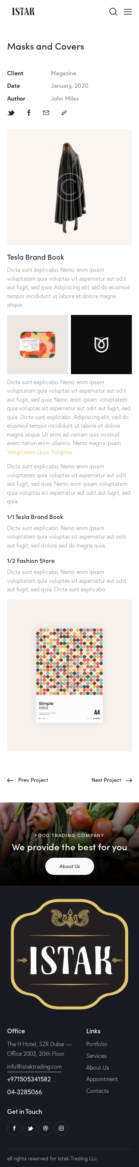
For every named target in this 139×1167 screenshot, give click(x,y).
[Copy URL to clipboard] (64, 112)
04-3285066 (24, 1091)
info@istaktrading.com (34, 1066)
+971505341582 (29, 1079)
